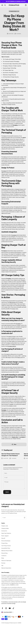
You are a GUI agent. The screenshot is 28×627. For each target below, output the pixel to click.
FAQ (2, 565)
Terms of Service (13, 468)
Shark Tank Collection (6, 533)
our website (22, 437)
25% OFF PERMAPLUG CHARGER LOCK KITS (14, 1)
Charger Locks (4, 525)
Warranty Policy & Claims (6, 550)
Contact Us (3, 555)
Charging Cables (5, 528)
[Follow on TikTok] (13, 608)
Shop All (3, 538)
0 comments (18, 33)
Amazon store (15, 437)
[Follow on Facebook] (2, 608)
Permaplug (15, 125)
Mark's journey (12, 302)
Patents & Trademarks (6, 560)
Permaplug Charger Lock (14, 11)
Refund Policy (4, 553)
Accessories (4, 530)
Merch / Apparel (4, 535)
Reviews (3, 563)
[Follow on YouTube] (10, 608)
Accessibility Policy (5, 548)
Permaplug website (11, 346)
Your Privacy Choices (6, 545)
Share (15, 444)
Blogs (2, 558)
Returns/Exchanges (5, 540)
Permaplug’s (14, 235)
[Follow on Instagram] (6, 608)
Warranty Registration (6, 568)
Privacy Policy (5, 468)
